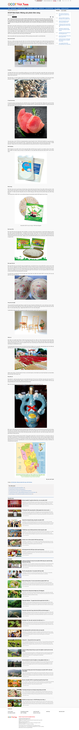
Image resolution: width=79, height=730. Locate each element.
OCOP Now (35, 8)
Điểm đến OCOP (41, 8)
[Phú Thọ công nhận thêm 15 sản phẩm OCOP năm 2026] (14, 574)
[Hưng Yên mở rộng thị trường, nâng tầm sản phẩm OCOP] (14, 523)
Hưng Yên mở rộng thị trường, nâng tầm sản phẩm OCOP (33, 520)
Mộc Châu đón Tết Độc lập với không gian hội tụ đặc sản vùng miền (64, 14)
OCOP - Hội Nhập (57, 8)
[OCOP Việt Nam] (12, 717)
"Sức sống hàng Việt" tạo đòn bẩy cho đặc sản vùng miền (33, 630)
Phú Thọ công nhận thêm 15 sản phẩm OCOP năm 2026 (33, 570)
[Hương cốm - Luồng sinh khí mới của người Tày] (14, 643)
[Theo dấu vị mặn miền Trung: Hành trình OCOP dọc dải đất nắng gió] (14, 614)
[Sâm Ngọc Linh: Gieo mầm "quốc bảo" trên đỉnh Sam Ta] (14, 623)
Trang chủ (9, 10)
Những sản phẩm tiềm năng (21, 482)
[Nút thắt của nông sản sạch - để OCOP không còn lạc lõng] (14, 703)
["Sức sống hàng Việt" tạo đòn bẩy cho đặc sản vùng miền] (14, 633)
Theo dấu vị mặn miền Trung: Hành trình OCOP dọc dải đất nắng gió (35, 610)
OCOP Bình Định (13, 482)
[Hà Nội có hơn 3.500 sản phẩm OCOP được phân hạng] (14, 543)
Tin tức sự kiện (13, 8)
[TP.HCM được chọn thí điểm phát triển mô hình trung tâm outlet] (14, 533)
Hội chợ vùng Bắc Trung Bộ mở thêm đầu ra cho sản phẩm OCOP (34, 500)
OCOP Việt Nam (29, 482)
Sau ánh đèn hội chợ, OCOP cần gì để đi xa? (16, 487)
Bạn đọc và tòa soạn (64, 8)
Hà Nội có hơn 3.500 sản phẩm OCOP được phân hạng (32, 539)
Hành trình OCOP (30, 8)
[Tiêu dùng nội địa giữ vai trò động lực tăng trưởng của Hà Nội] (14, 693)
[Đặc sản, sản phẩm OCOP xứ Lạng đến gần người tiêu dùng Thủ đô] (14, 683)
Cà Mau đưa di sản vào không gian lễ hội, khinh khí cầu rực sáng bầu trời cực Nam (64, 40)
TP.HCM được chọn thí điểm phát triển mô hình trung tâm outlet (34, 529)
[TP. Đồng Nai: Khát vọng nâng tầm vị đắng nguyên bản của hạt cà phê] (14, 513)
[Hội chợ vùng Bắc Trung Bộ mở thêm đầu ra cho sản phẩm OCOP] (14, 503)
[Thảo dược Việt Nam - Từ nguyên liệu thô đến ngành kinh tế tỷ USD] (14, 604)
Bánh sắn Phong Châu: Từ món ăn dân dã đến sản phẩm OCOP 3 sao (35, 580)
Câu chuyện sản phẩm (49, 8)
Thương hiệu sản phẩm (21, 8)
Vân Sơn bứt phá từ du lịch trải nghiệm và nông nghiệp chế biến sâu (35, 659)
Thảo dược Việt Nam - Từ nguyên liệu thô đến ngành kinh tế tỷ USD (35, 600)
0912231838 (39, 0)
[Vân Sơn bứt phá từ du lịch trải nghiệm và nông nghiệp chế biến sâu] (14, 663)
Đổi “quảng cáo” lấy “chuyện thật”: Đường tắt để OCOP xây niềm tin (20, 490)
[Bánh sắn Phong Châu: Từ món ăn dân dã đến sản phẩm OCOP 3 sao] (14, 584)
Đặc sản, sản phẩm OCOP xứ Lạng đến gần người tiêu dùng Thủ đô (35, 679)
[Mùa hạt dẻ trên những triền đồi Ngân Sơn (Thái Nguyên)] (14, 594)
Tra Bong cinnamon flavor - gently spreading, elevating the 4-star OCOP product (22, 492)
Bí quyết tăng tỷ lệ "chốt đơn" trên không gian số (17, 489)
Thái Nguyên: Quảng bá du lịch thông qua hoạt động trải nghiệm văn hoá (64, 29)
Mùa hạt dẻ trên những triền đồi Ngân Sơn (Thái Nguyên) (33, 590)
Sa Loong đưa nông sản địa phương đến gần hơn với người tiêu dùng (64, 44)
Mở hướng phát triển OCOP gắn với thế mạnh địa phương (33, 549)
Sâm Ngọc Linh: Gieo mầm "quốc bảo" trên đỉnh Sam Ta (33, 620)
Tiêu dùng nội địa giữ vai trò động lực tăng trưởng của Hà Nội (34, 689)
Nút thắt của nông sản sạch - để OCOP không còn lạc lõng (33, 699)
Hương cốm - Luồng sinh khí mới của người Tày (31, 640)
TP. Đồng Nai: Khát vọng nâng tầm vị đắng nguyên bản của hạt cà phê (35, 510)
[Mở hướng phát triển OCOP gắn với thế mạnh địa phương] (14, 553)
